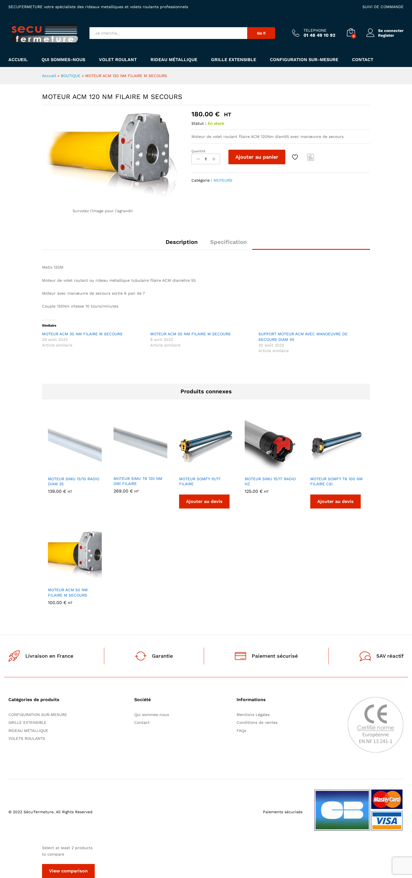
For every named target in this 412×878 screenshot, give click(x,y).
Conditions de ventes (258, 722)
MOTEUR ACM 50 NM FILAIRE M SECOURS (190, 334)
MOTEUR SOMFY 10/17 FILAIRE (200, 481)
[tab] (181, 244)
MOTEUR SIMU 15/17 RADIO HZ (270, 481)
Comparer (311, 157)
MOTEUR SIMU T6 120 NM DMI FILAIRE (138, 481)
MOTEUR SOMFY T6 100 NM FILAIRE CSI (336, 481)
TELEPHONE (315, 30)
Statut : (198, 123)
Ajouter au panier (256, 157)
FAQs (241, 730)
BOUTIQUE (70, 75)
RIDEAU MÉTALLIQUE (174, 59)
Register (386, 35)
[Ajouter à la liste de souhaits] (295, 157)
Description (182, 242)
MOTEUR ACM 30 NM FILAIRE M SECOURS (82, 334)
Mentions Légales (253, 714)
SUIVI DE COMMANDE (383, 6)
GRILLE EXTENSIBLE (233, 59)
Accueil (18, 59)
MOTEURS (223, 180)
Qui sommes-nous (63, 59)
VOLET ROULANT (118, 59)
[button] (55, 469)
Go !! (261, 33)
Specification (228, 242)
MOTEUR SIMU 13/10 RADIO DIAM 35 (73, 481)
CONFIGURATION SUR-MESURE (304, 59)
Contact (362, 59)
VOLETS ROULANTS (26, 738)
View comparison (68, 871)
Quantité (198, 151)
